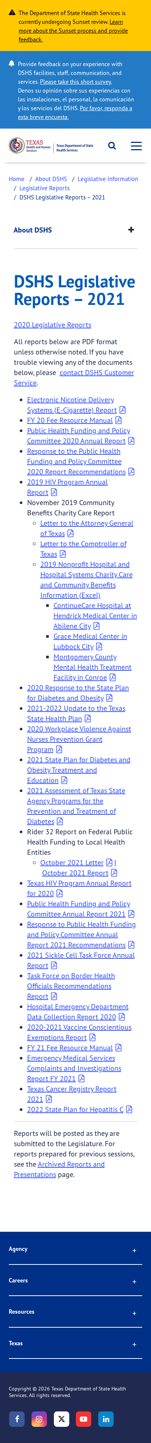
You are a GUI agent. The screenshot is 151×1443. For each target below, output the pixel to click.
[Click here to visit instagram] (39, 1419)
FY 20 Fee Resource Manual (70, 420)
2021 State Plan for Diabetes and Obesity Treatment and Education (78, 770)
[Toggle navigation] (134, 145)
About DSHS (51, 179)
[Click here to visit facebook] (16, 1419)
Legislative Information (108, 179)
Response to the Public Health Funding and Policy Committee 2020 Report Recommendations (76, 461)
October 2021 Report (75, 872)
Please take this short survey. (76, 81)
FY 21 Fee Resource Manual (70, 1047)
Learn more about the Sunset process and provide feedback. (73, 30)
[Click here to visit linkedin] (105, 1419)
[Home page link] (51, 145)
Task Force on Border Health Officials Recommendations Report (71, 986)
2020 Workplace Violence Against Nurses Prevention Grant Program (79, 739)
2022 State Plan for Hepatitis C (75, 1109)
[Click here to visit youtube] (83, 1419)
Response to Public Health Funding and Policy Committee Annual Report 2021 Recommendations (81, 934)
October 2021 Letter (72, 862)
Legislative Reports (44, 188)
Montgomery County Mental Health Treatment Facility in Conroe (93, 667)
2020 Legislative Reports (52, 324)
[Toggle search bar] (109, 145)
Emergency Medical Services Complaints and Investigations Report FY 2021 (74, 1068)
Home (17, 179)
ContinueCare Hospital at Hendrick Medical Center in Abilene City (95, 615)
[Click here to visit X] (61, 1419)
